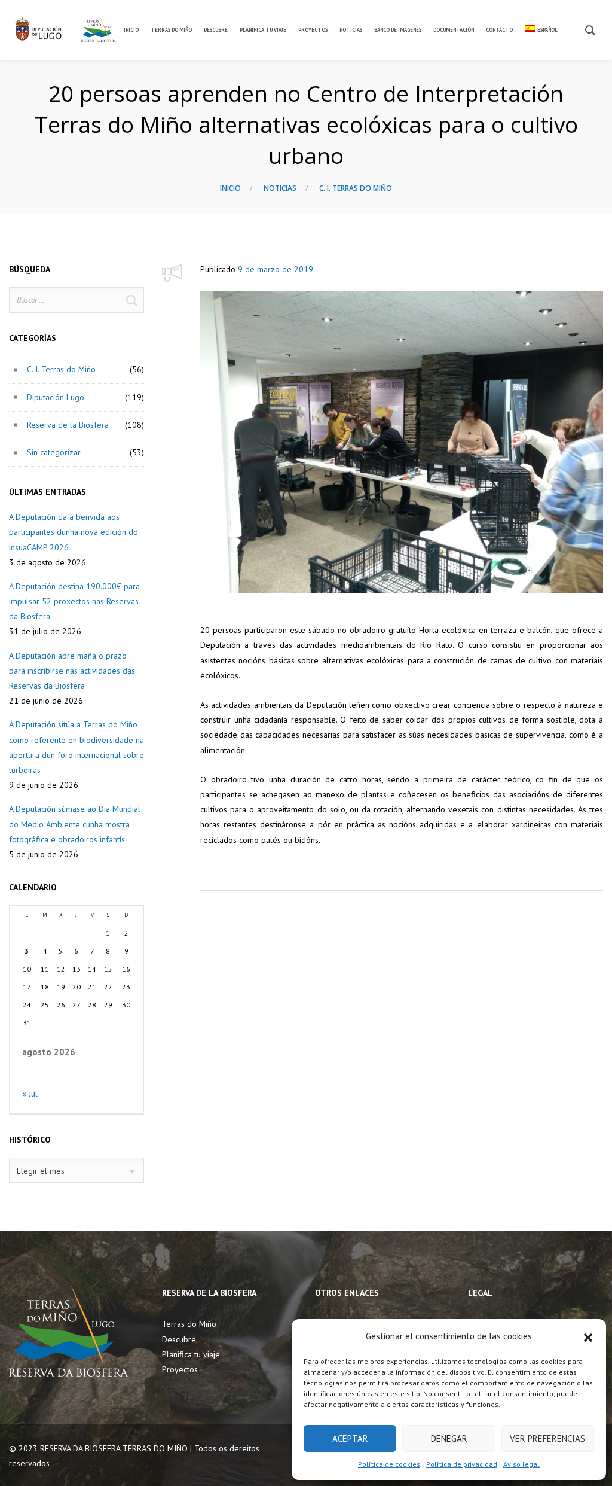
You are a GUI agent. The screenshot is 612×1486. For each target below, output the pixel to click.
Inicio (230, 188)
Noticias (280, 188)
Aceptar (350, 1438)
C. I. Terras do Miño (355, 188)
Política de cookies (389, 1464)
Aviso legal (521, 1464)
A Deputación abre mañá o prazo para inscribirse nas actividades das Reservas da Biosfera (72, 670)
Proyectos (180, 1369)
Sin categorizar (54, 452)
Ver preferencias (547, 1438)
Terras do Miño (189, 1323)
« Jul (30, 1093)
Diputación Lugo (55, 397)
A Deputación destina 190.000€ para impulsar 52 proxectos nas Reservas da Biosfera (74, 601)
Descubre (179, 1339)
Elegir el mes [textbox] (41, 1170)
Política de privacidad (461, 1464)
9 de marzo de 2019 (275, 269)
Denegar (449, 1438)
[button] (588, 1336)
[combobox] (76, 1170)
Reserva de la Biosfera (68, 424)
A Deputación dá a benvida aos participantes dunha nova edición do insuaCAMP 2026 (73, 531)
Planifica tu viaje (191, 1354)
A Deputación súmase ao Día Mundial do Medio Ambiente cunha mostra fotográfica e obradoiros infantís (74, 823)
